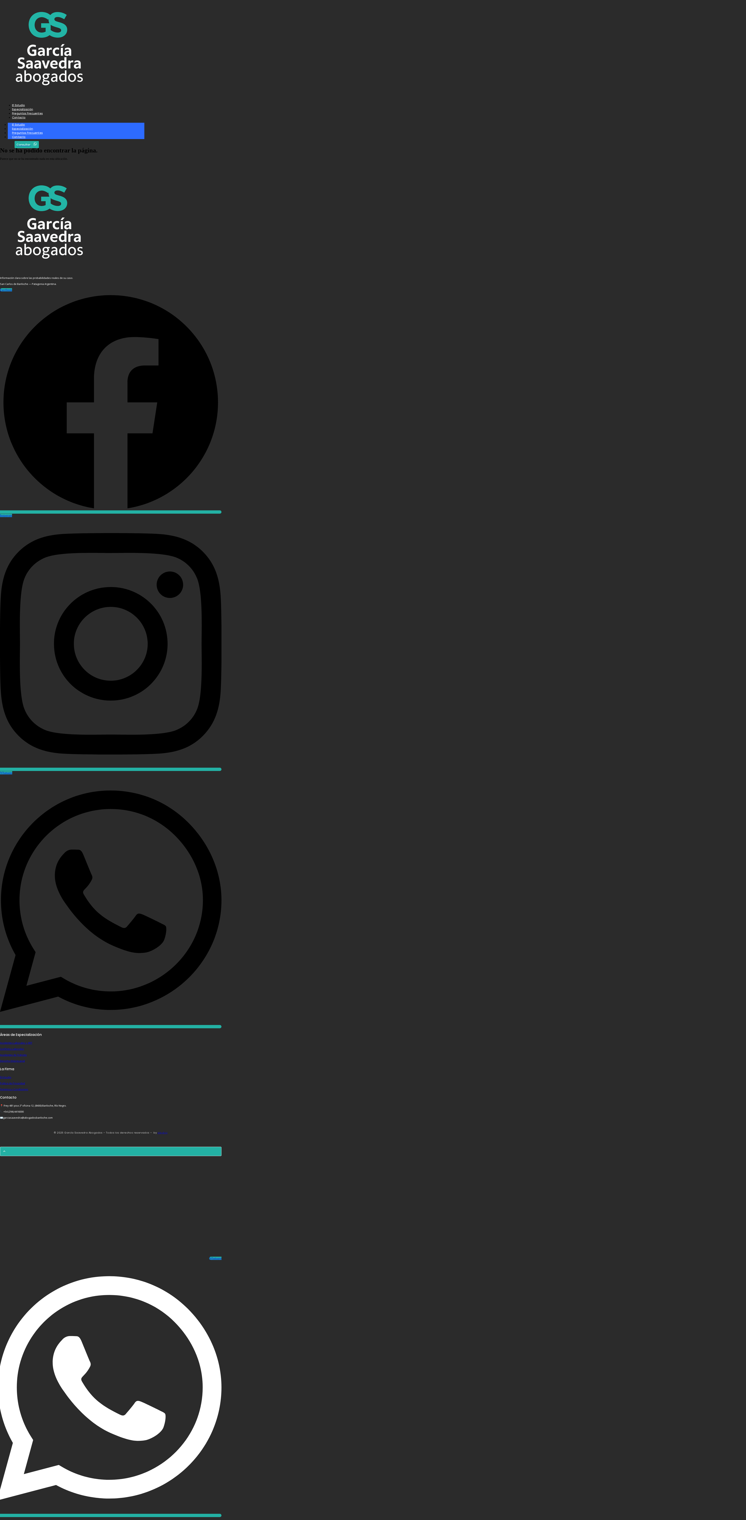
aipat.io (162, 1133)
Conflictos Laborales (12, 1049)
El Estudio (5, 1077)
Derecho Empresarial (12, 1061)
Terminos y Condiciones (14, 1089)
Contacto (19, 137)
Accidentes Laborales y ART (16, 1043)
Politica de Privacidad (12, 1083)
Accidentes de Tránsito (13, 1055)
